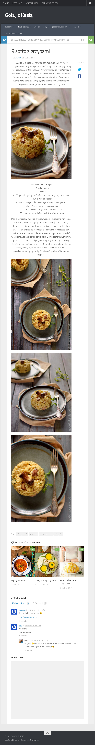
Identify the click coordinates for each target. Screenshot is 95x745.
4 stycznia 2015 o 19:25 (36, 610)
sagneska (22, 610)
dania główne (23, 26)
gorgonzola (33, 534)
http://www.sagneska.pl (28, 617)
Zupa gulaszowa (18, 580)
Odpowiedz (23, 621)
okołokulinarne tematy (14, 32)
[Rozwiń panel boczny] (4, 40)
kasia (20, 625)
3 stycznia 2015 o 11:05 (33, 625)
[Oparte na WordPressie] (13, 740)
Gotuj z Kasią (19, 15)
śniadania (8, 26)
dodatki (48, 39)
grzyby (41, 534)
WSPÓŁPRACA (32, 3)
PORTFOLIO (17, 3)
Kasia (18, 57)
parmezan (49, 534)
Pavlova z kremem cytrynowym (68, 582)
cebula (25, 534)
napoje (76, 26)
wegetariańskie (61, 39)
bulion (19, 534)
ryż (56, 534)
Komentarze (22, 603)
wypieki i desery (40, 26)
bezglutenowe (18, 39)
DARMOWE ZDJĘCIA (50, 3)
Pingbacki (40, 603)
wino (60, 534)
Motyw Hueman (33, 740)
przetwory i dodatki (60, 26)
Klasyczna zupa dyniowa (45, 580)
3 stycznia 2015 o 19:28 (39, 640)
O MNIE (6, 3)
